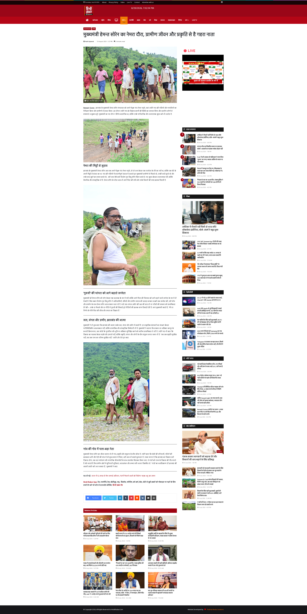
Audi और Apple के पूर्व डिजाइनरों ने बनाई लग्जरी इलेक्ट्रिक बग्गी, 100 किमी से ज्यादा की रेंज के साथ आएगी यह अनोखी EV (209, 311)
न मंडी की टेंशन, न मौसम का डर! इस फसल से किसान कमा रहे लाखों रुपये (210, 503)
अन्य (186, 20)
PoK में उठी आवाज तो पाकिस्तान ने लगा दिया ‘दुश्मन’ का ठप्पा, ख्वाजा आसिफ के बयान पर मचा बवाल (210, 159)
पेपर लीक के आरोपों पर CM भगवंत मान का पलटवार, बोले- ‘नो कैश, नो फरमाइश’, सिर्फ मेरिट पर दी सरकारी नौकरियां (130, 593)
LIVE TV (194, 20)
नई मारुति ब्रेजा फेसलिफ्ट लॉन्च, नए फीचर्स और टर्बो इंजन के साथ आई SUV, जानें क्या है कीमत (210, 366)
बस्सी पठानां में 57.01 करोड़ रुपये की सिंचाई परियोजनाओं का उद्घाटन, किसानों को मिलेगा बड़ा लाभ (129, 536)
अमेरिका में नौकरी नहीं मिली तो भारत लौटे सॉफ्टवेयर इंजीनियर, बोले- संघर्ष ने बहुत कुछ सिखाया (210, 137)
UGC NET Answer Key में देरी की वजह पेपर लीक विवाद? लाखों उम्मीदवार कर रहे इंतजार (209, 244)
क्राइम (138, 20)
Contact (137, 2)
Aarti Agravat (89, 41)
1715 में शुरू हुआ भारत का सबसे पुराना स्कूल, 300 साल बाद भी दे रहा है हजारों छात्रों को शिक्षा (210, 278)
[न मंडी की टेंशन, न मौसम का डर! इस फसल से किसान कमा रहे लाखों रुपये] (188, 505)
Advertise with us (148, 2)
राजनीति (131, 20)
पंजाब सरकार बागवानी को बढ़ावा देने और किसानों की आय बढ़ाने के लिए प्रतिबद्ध (199, 458)
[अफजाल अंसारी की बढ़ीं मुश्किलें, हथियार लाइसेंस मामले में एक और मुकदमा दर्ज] (162, 553)
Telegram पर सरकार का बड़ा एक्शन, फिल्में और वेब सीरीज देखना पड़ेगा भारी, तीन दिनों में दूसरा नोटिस (210, 344)
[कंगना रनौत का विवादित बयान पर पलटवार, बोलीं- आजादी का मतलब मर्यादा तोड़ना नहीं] (188, 149)
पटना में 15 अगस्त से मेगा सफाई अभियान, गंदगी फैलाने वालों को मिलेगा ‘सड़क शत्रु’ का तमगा (123, 476)
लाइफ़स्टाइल (171, 20)
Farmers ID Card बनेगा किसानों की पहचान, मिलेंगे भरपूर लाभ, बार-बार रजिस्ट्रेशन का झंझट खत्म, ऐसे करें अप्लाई (210, 482)
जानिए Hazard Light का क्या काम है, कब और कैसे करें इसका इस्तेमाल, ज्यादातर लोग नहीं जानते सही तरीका (209, 400)
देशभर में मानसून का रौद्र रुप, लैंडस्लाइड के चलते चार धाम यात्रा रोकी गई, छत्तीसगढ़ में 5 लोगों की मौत (210, 171)
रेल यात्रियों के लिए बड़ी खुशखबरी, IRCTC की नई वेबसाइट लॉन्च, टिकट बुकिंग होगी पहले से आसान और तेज (209, 322)
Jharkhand (87, 29)
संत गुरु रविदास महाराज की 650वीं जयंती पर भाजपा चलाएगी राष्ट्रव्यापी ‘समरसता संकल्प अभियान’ (161, 593)
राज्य (123, 20)
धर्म (150, 20)
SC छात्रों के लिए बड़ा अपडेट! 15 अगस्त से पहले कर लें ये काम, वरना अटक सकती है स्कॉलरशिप (209, 255)
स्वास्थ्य (162, 20)
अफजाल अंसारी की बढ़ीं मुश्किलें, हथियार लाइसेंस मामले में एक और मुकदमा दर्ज (162, 564)
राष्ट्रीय (102, 20)
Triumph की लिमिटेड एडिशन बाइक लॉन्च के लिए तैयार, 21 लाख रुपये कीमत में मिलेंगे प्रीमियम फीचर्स (210, 389)
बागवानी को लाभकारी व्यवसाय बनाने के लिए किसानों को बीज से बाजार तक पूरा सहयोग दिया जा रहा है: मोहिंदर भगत (210, 470)
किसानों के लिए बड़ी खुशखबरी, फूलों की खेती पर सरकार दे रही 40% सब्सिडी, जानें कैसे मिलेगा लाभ (209, 493)
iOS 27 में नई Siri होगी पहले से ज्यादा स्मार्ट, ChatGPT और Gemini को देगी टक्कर (209, 299)
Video (123, 2)
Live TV (129, 2)
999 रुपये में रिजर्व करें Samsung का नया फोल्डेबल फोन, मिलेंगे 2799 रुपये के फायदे (210, 332)
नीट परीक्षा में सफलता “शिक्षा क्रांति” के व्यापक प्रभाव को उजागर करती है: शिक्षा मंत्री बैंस (210, 266)
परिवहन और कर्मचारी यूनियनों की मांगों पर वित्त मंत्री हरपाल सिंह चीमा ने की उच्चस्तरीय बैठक (96, 534)
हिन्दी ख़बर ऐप (117, 485)
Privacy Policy (113, 2)
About (104, 2)
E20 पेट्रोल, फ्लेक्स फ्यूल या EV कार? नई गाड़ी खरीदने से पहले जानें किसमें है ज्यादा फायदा (209, 378)
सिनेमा (180, 20)
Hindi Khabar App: (90, 482)
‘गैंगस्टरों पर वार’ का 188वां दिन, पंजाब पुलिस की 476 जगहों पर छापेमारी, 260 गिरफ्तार (130, 564)
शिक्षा (155, 20)
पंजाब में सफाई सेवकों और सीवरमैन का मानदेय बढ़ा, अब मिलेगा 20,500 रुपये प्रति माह (96, 564)
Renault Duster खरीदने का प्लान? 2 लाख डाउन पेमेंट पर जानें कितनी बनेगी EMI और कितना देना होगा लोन (210, 412)
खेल (144, 20)
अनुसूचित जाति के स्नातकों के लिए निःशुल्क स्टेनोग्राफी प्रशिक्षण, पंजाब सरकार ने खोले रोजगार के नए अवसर (162, 536)
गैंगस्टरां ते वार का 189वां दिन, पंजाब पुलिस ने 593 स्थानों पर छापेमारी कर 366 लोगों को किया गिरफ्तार (210, 182)
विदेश (109, 20)
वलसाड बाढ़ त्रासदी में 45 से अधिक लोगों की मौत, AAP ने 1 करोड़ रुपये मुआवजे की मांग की (97, 593)
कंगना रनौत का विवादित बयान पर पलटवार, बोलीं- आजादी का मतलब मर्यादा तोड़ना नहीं (210, 147)
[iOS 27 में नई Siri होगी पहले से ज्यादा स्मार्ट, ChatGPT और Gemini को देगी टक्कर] (188, 301)
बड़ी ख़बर (95, 20)
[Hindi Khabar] (88, 10)
